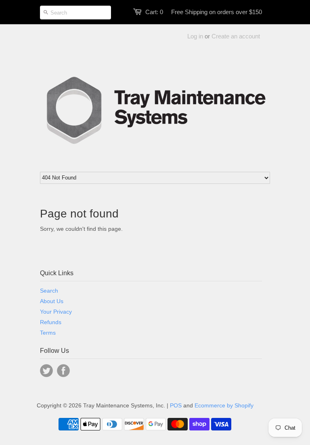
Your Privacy (56, 311)
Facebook (63, 370)
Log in (195, 36)
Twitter (46, 370)
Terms (48, 332)
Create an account (236, 36)
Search (49, 290)
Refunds (50, 322)
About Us (51, 301)
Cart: (154, 11)
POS (176, 405)
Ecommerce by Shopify (224, 405)
